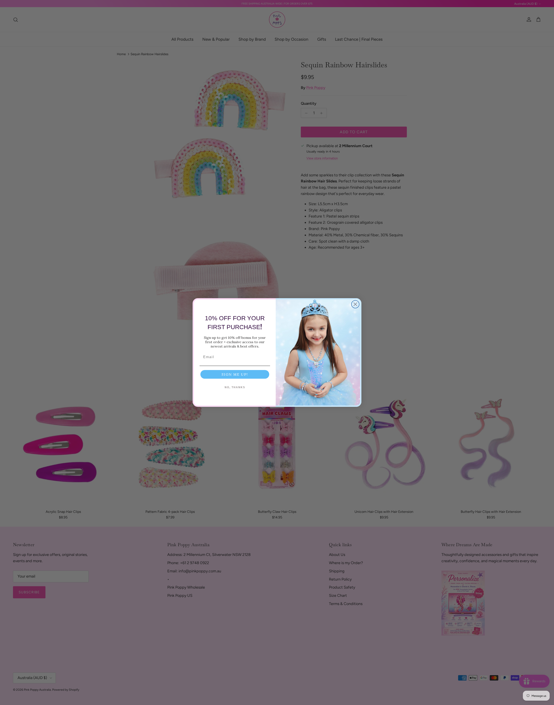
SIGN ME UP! (235, 374)
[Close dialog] (355, 304)
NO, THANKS (235, 387)
